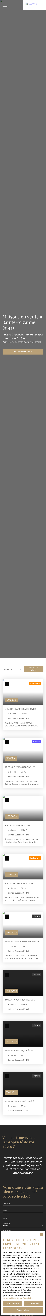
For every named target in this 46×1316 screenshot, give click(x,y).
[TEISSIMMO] (34, 5)
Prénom (6, 1203)
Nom (5, 1211)
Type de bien (7, 1230)
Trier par (5, 667)
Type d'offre (6, 1223)
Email (5, 1218)
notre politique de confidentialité (18, 1298)
